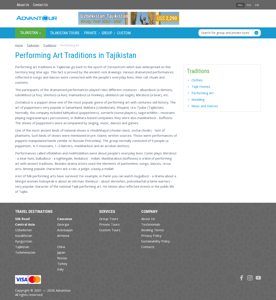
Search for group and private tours (225, 33)
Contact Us (40, 5)
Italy (60, 269)
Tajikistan (22, 247)
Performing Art (202, 93)
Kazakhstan (23, 235)
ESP (257, 5)
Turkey (62, 263)
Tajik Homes (200, 86)
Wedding (198, 99)
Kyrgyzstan (23, 241)
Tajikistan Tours (64, 33)
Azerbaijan (65, 230)
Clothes (197, 80)
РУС (249, 5)
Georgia (63, 224)
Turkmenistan (25, 252)
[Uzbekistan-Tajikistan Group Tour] (138, 18)
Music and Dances (204, 106)
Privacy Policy (151, 235)
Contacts (147, 247)
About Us (23, 5)
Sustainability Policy (155, 241)
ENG (240, 5)
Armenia (63, 235)
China (61, 247)
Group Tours (108, 219)
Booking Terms (152, 230)
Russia (62, 258)
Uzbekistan (23, 230)
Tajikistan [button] (29, 32)
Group (107, 33)
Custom (124, 33)
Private (90, 33)
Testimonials (150, 224)
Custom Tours (109, 230)
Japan (61, 252)
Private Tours (109, 224)
